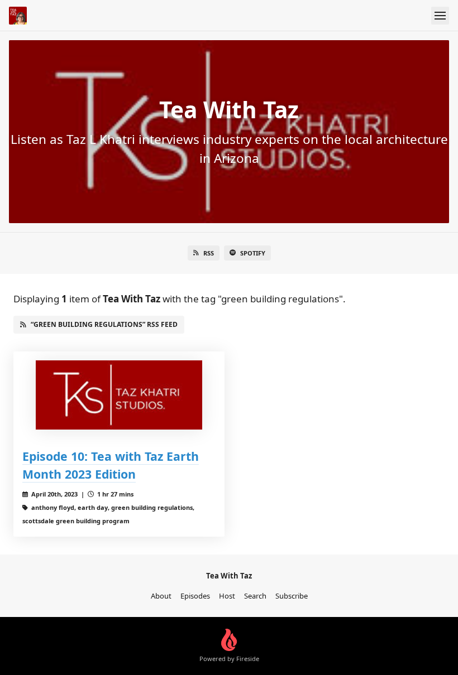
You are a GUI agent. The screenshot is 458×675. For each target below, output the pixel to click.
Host (227, 596)
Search (255, 596)
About (161, 596)
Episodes (195, 596)
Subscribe (291, 596)
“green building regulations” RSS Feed (104, 324)
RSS (208, 253)
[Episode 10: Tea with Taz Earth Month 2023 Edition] (119, 395)
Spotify (252, 253)
